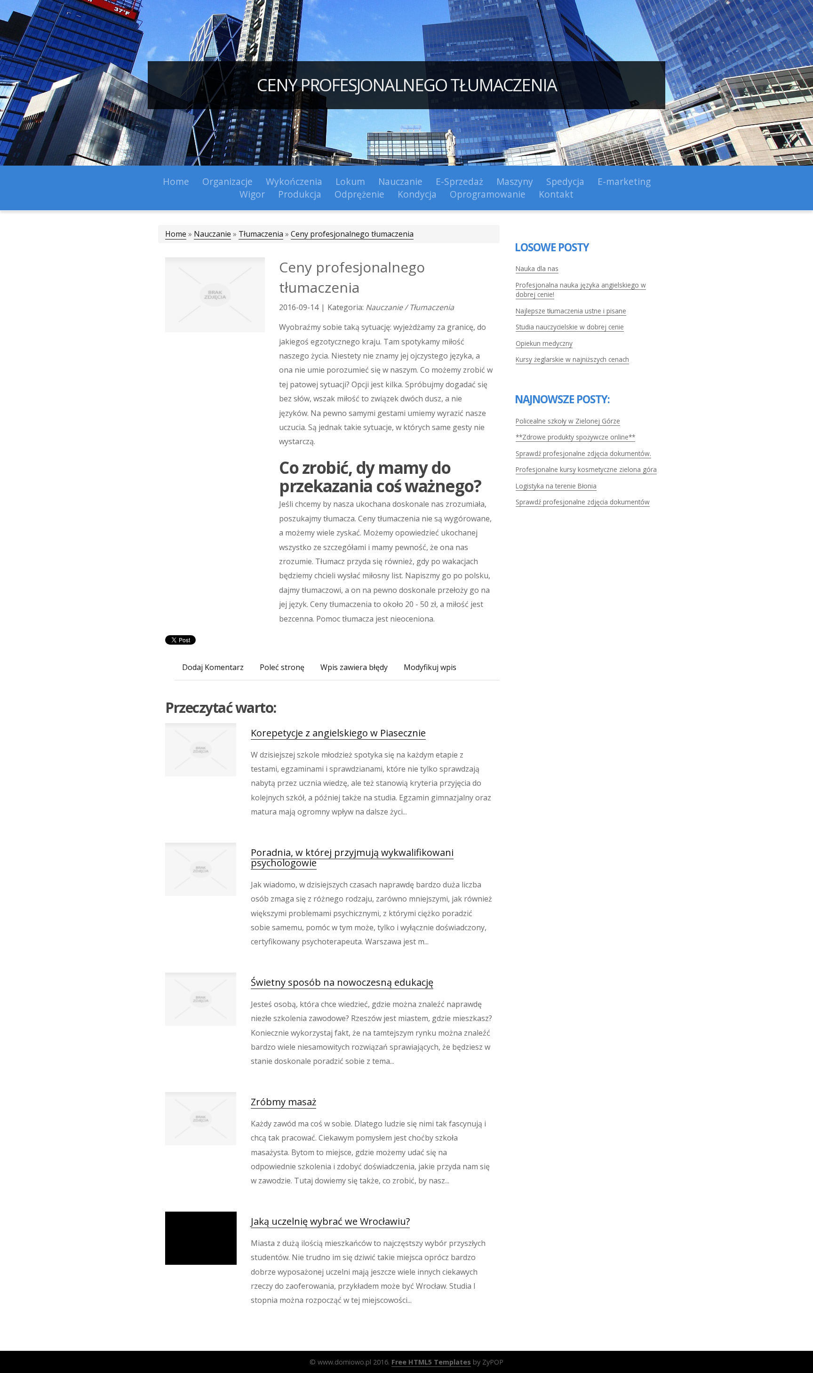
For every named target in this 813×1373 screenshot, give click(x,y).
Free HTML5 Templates (431, 1361)
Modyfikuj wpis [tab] (430, 667)
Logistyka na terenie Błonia (556, 485)
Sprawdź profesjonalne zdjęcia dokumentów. (583, 453)
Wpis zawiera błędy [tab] (354, 667)
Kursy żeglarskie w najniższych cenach (572, 359)
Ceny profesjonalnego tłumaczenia (407, 84)
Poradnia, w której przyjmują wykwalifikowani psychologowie (352, 857)
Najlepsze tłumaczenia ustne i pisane (571, 310)
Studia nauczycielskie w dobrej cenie (570, 326)
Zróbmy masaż (283, 1101)
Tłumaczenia (261, 234)
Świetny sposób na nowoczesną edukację (342, 982)
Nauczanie (212, 234)
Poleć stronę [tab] (282, 667)
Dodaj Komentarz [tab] (213, 667)
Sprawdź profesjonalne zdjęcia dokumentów (583, 501)
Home (175, 234)
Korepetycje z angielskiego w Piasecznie (338, 732)
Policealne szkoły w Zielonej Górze (568, 420)
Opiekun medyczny (544, 343)
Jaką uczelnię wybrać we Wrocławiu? (330, 1221)
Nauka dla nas (537, 268)
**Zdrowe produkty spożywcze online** (575, 436)
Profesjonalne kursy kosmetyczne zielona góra (586, 469)
